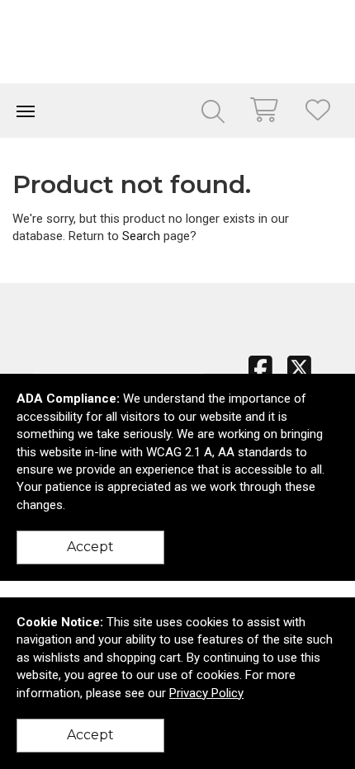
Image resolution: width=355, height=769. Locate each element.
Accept (90, 546)
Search (141, 236)
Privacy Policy (206, 693)
